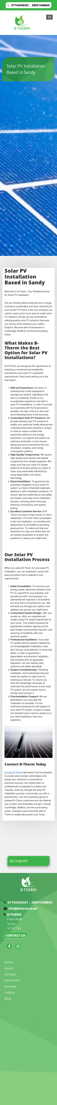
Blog (7, 998)
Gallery (9, 992)
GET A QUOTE (19, 861)
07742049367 (20, 5)
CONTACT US (15, 935)
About (8, 968)
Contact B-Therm (13, 772)
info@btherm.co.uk (22, 908)
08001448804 (41, 5)
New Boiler (12, 980)
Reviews (10, 986)
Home (8, 962)
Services (10, 974)
